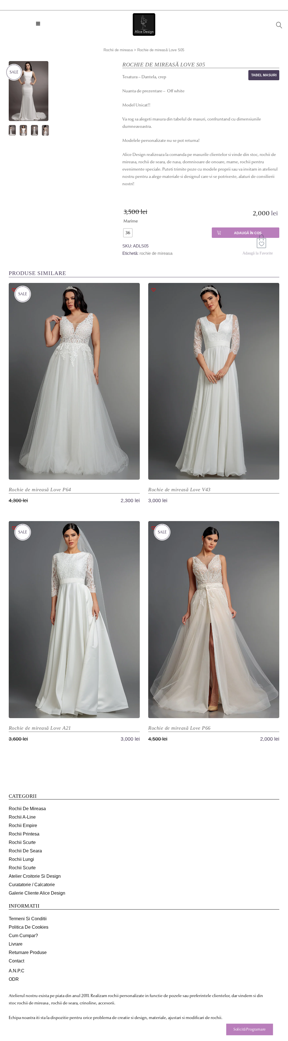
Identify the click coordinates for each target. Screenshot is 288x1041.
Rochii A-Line (22, 817)
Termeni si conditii (28, 918)
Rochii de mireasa (118, 50)
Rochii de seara (25, 850)
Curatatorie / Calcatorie (32, 884)
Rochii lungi (21, 859)
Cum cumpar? (23, 935)
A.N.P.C (16, 970)
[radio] (127, 233)
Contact (16, 961)
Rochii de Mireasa (27, 808)
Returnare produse (28, 952)
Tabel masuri (263, 75)
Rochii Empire (23, 825)
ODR (14, 979)
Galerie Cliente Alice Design (37, 893)
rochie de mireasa (156, 253)
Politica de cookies (28, 927)
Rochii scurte (22, 842)
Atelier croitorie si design (35, 876)
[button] (262, 242)
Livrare (15, 944)
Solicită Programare (249, 1029)
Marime (130, 221)
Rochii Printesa (24, 834)
